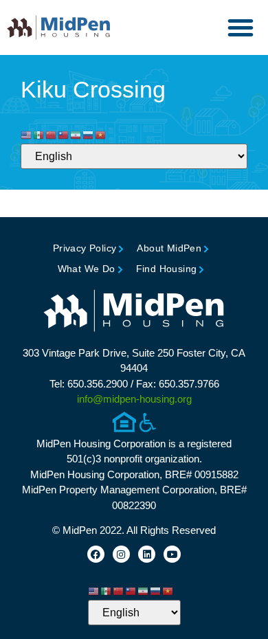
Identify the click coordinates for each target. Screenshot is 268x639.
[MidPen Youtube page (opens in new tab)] (172, 554)
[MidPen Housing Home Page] (134, 312)
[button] (240, 27)
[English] (27, 135)
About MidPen (169, 248)
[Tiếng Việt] (101, 135)
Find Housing (166, 268)
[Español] (39, 135)
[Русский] (88, 135)
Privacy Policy (85, 248)
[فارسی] (76, 135)
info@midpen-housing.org (134, 399)
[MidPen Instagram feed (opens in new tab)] (121, 554)
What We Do (86, 268)
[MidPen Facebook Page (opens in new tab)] (95, 554)
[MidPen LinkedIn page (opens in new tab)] (146, 554)
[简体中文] (51, 135)
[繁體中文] (64, 135)
